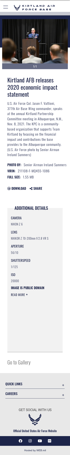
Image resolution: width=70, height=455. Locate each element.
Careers (11, 393)
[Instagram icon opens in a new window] (30, 441)
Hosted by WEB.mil (35, 450)
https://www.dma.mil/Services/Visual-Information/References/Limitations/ (33, 345)
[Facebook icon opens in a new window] (20, 441)
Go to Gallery (19, 362)
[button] (6, 7)
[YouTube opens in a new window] (40, 441)
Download (18, 188)
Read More (18, 295)
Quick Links (13, 383)
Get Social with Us (35, 410)
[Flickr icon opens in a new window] (49, 441)
